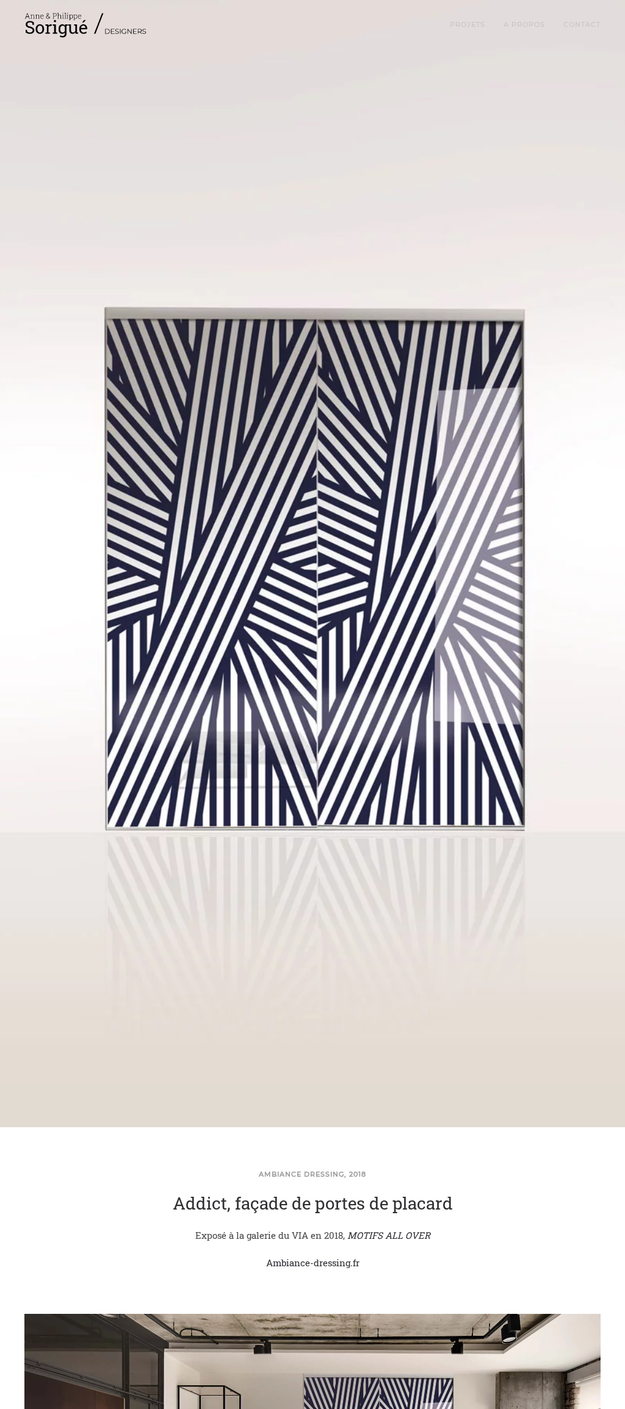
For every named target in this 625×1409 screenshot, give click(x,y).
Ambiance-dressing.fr (312, 1263)
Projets (467, 24)
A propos (524, 24)
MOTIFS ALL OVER (388, 1235)
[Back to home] (87, 24)
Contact (582, 24)
